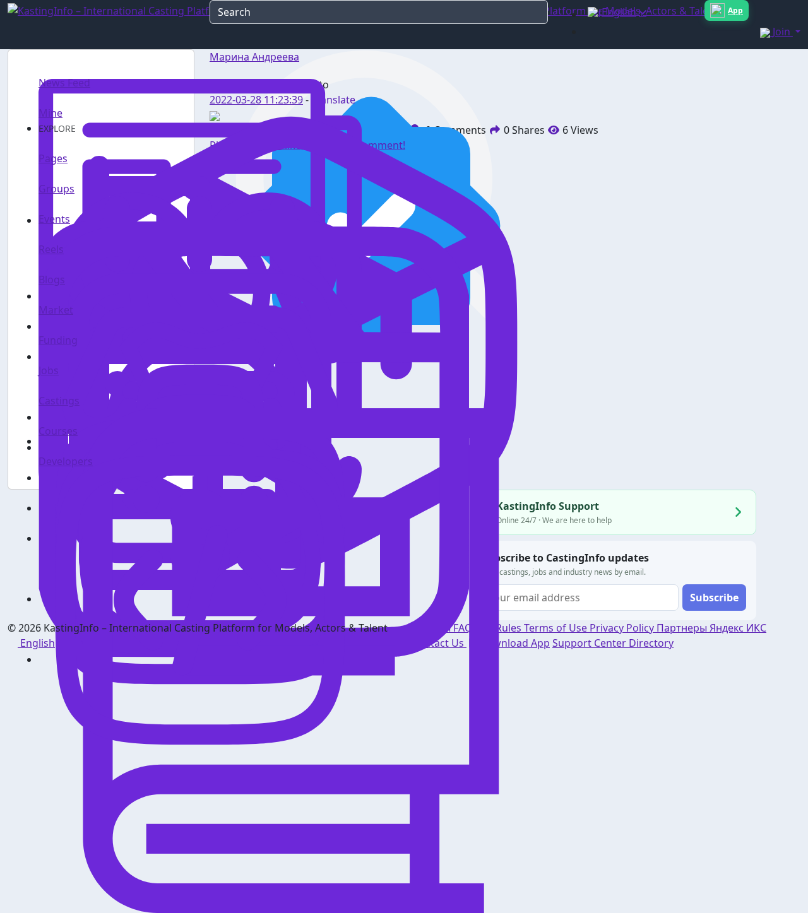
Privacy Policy (623, 628)
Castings (59, 401)
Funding (58, 340)
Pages (53, 158)
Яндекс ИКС (738, 628)
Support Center (590, 643)
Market (56, 310)
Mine (50, 113)
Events (54, 219)
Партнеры (683, 628)
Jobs (49, 370)
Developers (66, 461)
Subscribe (714, 597)
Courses (58, 431)
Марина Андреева (254, 57)
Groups (56, 189)
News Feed (64, 83)
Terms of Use (557, 628)
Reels (51, 249)
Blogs (52, 279)
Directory (651, 643)
